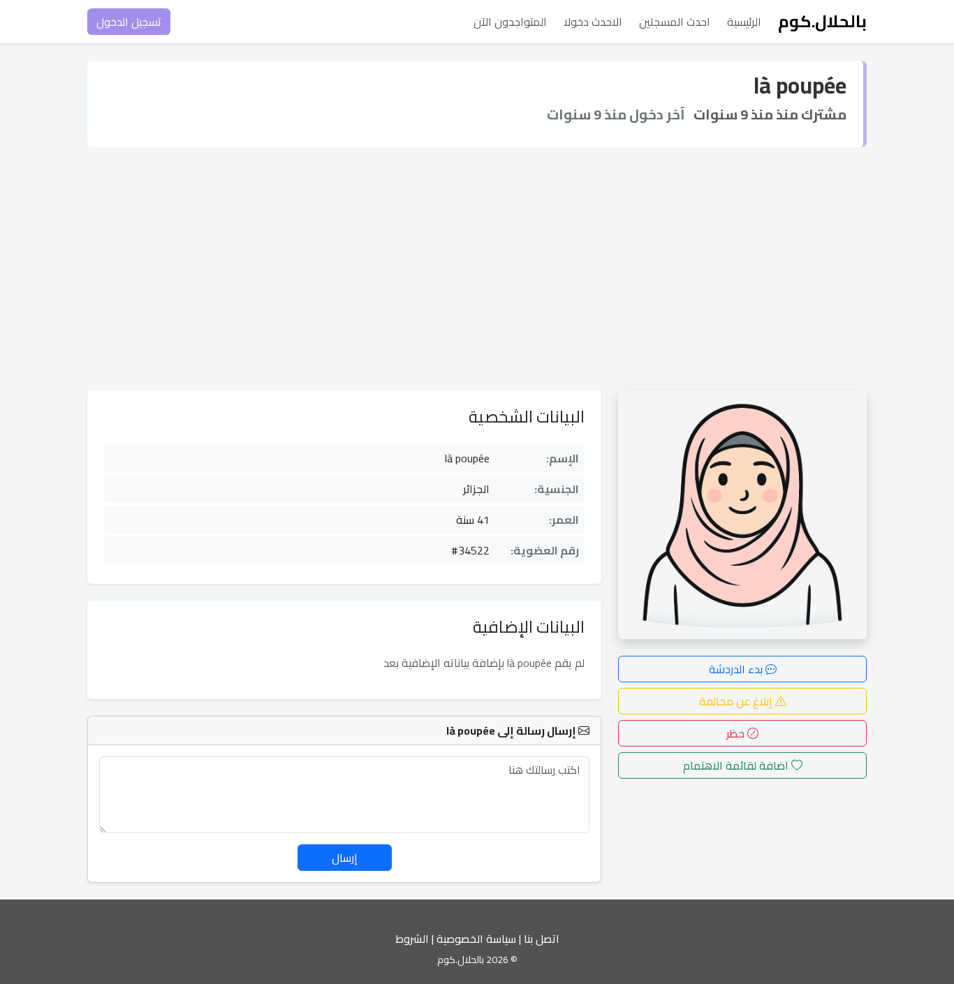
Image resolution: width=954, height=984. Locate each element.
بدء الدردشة (737, 669)
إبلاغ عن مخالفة (737, 701)
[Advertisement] (477, 269)
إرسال (345, 857)
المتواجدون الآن (510, 21)
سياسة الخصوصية (476, 938)
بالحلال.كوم (822, 21)
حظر (736, 733)
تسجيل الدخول (128, 21)
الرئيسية (744, 21)
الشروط (412, 938)
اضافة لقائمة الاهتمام (737, 765)
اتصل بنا (541, 938)
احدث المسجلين (674, 21)
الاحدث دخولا (593, 21)
